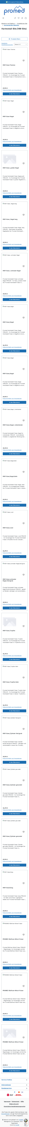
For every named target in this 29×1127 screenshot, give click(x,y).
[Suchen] (15, 18)
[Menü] (3, 18)
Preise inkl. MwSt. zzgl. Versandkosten (12, 90)
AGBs (22, 1101)
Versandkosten (5, 1114)
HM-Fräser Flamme (9, 65)
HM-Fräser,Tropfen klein (11, 682)
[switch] (25, 1125)
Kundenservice (6, 1088)
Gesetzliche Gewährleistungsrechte (7, 44)
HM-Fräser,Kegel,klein (10, 476)
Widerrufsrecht (14, 1104)
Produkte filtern (15, 39)
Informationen (6, 1085)
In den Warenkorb (14, 94)
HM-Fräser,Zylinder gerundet (12, 785)
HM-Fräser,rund (8, 528)
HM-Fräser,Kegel (8, 322)
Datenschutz (15, 1101)
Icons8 (17, 1125)
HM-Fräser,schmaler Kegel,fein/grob (9, 580)
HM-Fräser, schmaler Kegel (12, 270)
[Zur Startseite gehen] (14, 10)
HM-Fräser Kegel (8, 116)
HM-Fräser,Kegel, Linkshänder (13, 425)
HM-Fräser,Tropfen (9, 630)
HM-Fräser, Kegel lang (10, 219)
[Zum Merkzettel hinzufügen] (23, 60)
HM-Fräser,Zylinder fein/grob (12, 733)
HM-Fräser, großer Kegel (11, 168)
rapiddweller (22, 1119)
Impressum (7, 1101)
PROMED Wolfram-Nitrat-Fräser (13, 939)
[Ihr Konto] (22, 18)
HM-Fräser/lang (8, 887)
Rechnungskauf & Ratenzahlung (15, 2)
